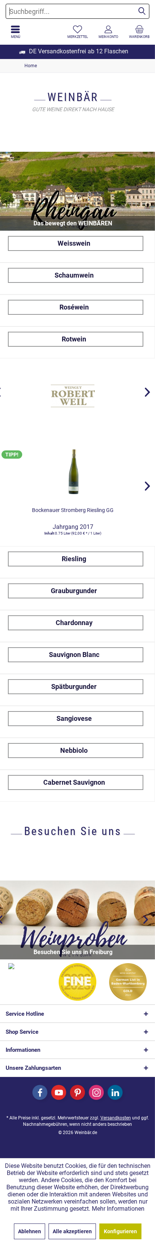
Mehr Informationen (118, 1208)
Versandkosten (115, 1118)
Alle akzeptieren (72, 1231)
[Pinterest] (77, 1092)
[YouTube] (58, 1092)
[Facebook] (39, 1092)
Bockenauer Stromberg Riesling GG (73, 510)
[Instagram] (96, 1092)
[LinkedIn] (115, 1092)
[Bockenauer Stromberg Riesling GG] (73, 471)
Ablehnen (29, 1231)
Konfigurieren (120, 1231)
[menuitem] (139, 32)
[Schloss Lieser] (73, 396)
